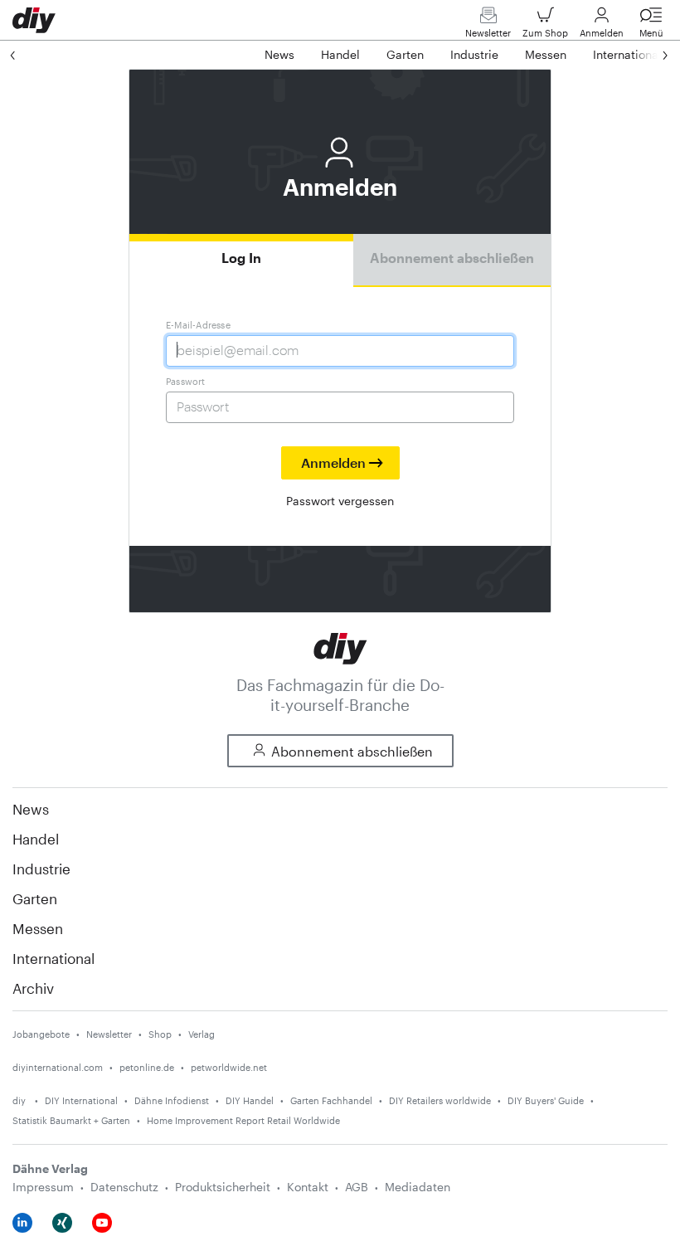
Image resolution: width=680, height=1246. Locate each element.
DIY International (81, 1100)
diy (20, 1100)
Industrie (41, 868)
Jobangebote (41, 1034)
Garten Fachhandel (331, 1100)
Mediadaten (417, 1187)
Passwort (186, 381)
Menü (651, 32)
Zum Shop (545, 32)
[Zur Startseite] (340, 647)
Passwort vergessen (340, 501)
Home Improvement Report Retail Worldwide (243, 1120)
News (30, 809)
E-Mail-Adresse (198, 324)
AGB (356, 1187)
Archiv (33, 988)
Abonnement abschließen (452, 257)
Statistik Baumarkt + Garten (71, 1120)
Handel (35, 838)
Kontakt (307, 1187)
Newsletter (488, 32)
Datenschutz (124, 1187)
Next (648, 54)
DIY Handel (250, 1100)
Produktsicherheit (222, 1187)
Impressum (43, 1187)
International (53, 958)
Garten (34, 898)
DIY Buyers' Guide (546, 1100)
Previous (29, 54)
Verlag (201, 1034)
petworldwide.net (229, 1067)
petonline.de (146, 1067)
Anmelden (602, 32)
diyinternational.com (57, 1067)
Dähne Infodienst (171, 1100)
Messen (37, 928)
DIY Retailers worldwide (440, 1100)
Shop (160, 1034)
